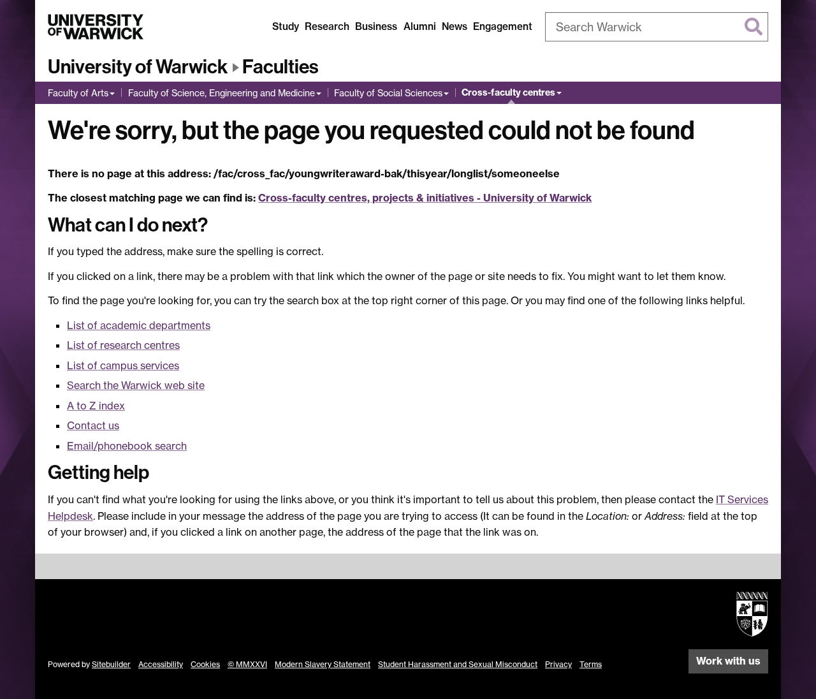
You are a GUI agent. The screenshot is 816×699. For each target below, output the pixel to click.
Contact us (93, 425)
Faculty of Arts (78, 92)
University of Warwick (138, 66)
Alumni (420, 26)
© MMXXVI (247, 664)
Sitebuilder (111, 664)
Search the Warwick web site (136, 385)
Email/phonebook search (127, 445)
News (454, 26)
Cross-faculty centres (508, 92)
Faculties (280, 66)
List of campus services (123, 365)
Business (376, 26)
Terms (590, 664)
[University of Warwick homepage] (95, 27)
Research (327, 26)
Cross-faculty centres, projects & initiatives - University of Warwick (425, 197)
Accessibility (160, 664)
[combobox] (656, 26)
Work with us (728, 660)
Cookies (205, 664)
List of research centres (123, 345)
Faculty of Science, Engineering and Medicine (221, 92)
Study (285, 26)
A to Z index (96, 405)
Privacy (558, 664)
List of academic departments (138, 325)
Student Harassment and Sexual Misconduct (457, 664)
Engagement (502, 26)
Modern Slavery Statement (322, 664)
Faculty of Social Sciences (388, 92)
